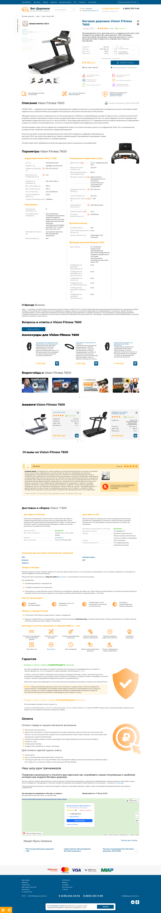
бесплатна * (63, 577)
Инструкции (67, 887)
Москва (88, 8)
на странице (119, 783)
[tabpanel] (35, 386)
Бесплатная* (73, 93)
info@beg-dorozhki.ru (130, 896)
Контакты (82, 2)
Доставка (37, 2)
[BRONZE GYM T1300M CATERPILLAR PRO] (95, 424)
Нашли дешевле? (124, 67)
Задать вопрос (33, 329)
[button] (128, 2)
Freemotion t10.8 (59, 412)
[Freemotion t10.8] (36, 424)
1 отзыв (111, 28)
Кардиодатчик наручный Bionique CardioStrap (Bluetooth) (123, 344)
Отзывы (65, 885)
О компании (92, 2)
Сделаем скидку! (115, 95)
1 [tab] (79, 397)
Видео (65, 882)
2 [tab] (81, 397)
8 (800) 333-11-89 (131, 8)
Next (58, 80)
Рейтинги (66, 880)
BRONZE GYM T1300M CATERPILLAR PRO (120, 413)
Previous (30, 80)
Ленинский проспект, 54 (90, 10)
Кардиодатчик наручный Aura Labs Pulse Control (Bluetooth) (47, 343)
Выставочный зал (65, 2)
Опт (75, 2)
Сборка (45, 2)
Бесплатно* (59, 537)
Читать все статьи (129, 840)
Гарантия (53, 2)
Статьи (65, 889)
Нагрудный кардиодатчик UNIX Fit (86, 343)
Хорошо (106, 907)
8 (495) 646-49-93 (110, 8)
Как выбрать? (26, 2)
